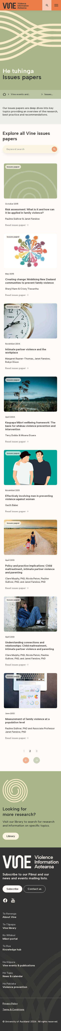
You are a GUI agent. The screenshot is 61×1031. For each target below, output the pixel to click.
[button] (55, 5)
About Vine (9, 915)
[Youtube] (13, 900)
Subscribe (12, 888)
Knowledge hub (12, 947)
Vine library (9, 926)
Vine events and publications (19, 94)
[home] (16, 6)
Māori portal (10, 937)
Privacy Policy (10, 1003)
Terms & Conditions (13, 1009)
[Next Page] (36, 760)
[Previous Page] (26, 760)
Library (11, 836)
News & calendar (13, 974)
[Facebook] (5, 900)
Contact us (34, 888)
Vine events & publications (19, 964)
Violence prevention (15, 985)
